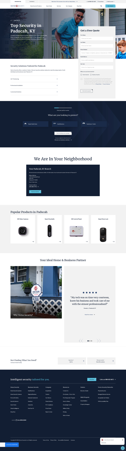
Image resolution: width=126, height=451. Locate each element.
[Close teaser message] (123, 440)
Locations (101, 1)
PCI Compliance (49, 404)
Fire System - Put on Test (69, 394)
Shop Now (79, 6)
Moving (64, 412)
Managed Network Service (104, 394)
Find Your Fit (31, 408)
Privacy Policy (98, 84)
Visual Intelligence (14, 408)
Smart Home (49, 6)
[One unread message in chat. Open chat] (123, 448)
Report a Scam (49, 412)
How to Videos (66, 401)
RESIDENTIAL (18, 1)
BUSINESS (32, 1)
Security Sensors (14, 401)
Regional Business (32, 394)
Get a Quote (110, 6)
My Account (110, 1)
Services (59, 6)
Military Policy (66, 408)
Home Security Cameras (16, 394)
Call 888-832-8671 (91, 1)
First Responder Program (69, 397)
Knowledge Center (67, 404)
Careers (47, 394)
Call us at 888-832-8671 (107, 379)
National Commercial (33, 397)
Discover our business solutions (62, 140)
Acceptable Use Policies (103, 397)
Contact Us (65, 390)
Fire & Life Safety (14, 397)
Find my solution (35, 191)
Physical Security (102, 390)
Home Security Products (36, 6)
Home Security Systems (16, 390)
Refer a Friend (66, 415)
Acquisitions (48, 390)
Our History (48, 397)
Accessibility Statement (63, 440)
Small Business (31, 390)
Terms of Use (46, 440)
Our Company (69, 6)
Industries (30, 404)
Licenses (73, 440)
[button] (34, 79)
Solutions (30, 401)
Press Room (48, 408)
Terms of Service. (106, 84)
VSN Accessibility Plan (103, 401)
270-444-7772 (33, 186)
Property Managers (85, 404)
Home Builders (83, 400)
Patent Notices (49, 401)
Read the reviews (89, 314)
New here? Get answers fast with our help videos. (63, 1)
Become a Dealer (84, 390)
